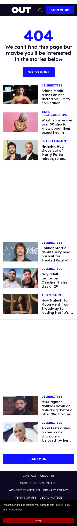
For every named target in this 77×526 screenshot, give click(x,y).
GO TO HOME (39, 72)
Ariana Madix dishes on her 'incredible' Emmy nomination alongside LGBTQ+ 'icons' (57, 101)
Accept (38, 520)
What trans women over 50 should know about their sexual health (57, 126)
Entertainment (54, 141)
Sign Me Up (60, 10)
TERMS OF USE (25, 497)
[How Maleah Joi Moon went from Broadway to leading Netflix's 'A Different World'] (20, 304)
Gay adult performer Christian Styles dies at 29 (54, 280)
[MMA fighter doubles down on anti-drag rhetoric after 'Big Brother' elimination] (20, 405)
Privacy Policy (62, 505)
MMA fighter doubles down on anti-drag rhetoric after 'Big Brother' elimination (56, 410)
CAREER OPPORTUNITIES (38, 483)
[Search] (40, 10)
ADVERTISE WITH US (24, 490)
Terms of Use (15, 509)
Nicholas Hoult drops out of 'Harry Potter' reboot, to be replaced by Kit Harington (54, 156)
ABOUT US (47, 476)
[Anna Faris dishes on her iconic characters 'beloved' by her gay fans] (20, 432)
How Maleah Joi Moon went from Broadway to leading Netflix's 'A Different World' (57, 308)
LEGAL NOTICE (51, 497)
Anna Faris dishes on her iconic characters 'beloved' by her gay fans (56, 436)
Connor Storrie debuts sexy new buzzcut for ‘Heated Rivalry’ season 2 (55, 256)
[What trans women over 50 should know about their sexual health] (20, 122)
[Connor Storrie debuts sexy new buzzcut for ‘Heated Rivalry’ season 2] (20, 251)
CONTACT (30, 476)
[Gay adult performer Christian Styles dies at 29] (20, 278)
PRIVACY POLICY (55, 490)
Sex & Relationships (54, 113)
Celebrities (51, 85)
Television (51, 295)
